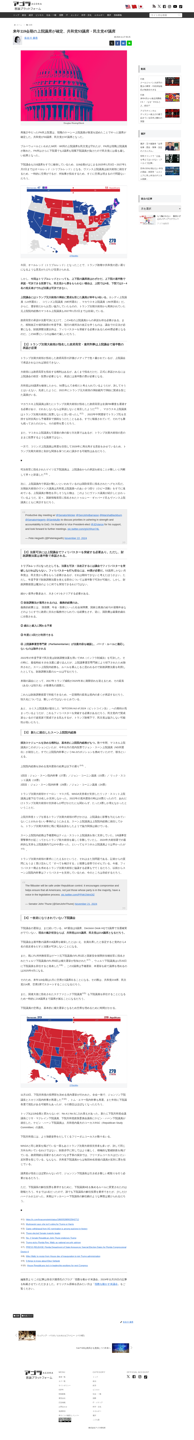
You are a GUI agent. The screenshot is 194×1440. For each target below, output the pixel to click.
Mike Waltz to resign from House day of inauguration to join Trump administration (63, 1256)
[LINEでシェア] (129, 43)
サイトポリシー (65, 1385)
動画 (143, 69)
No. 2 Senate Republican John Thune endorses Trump (51, 1238)
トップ (16, 15)
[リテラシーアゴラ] (147, 220)
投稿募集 (118, 15)
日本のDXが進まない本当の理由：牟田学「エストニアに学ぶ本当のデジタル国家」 (151, 173)
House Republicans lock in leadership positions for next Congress (57, 1265)
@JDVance (97, 524)
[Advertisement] (83, 6)
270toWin (74, 256)
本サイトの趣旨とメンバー (69, 1415)
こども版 (96, 1420)
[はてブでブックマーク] (123, 43)
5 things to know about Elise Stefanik (43, 1261)
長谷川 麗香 (31, 38)
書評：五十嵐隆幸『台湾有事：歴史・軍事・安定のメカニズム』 (151, 147)
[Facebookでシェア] (117, 43)
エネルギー (99, 15)
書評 (109, 15)
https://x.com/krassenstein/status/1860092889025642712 (52, 1219)
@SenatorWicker (65, 515)
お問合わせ (63, 1407)
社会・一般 (51, 15)
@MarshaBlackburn (111, 515)
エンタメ (75, 15)
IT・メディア (98, 1403)
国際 (61, 15)
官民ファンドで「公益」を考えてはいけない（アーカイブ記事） (151, 159)
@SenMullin (53, 519)
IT (67, 15)
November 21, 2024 (86, 904)
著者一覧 (62, 1377)
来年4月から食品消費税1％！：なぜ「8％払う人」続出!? (150, 102)
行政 (142, 79)
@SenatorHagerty (35, 519)
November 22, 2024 (75, 538)
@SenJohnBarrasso (87, 515)
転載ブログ (28, 1316)
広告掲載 (62, 1403)
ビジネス (40, 15)
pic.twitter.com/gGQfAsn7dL (83, 529)
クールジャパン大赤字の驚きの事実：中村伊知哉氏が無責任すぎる (151, 86)
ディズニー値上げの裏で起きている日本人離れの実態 (151, 118)
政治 (24, 15)
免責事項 (62, 1411)
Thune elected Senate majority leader (43, 1233)
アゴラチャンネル (148, 111)
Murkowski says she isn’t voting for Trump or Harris (50, 1224)
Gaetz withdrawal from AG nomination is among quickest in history (56, 1228)
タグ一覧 (62, 1381)
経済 (31, 15)
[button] (179, 15)
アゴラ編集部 (163, 223)
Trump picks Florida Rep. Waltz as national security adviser (53, 1242)
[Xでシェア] (111, 43)
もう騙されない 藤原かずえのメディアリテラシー (169, 217)
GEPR (61, 1390)
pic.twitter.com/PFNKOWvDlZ (78, 894)
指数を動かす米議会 (106, 1284)
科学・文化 (86, 15)
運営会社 (62, 1398)
